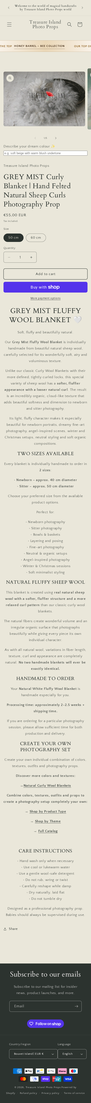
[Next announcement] (82, 8)
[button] (9, 24)
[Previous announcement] (9, 8)
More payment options (46, 298)
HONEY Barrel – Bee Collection (35, 46)
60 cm (36, 238)
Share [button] (13, 929)
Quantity (9, 248)
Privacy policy (51, 1093)
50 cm (13, 238)
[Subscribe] (76, 1006)
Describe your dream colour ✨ (30, 146)
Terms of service (74, 1093)
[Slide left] (35, 138)
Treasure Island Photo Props (43, 1087)
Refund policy (28, 1093)
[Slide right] (56, 138)
